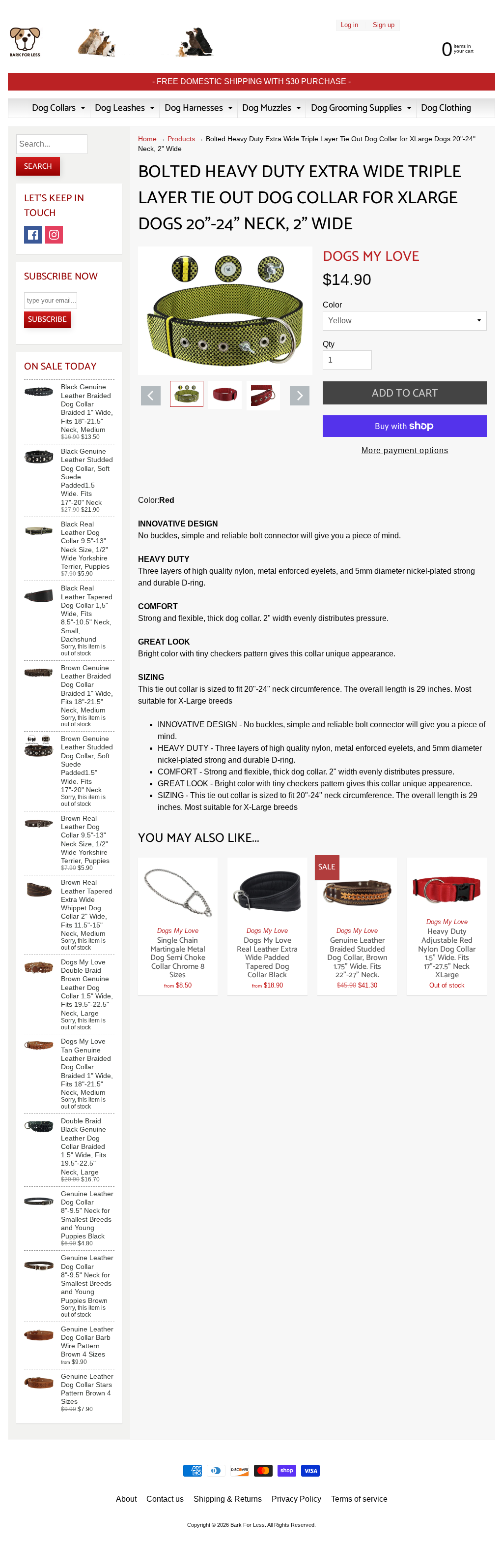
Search (38, 166)
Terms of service (359, 1499)
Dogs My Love (371, 257)
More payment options (405, 450)
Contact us (165, 1499)
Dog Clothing (446, 108)
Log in (349, 25)
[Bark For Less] (112, 42)
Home (147, 139)
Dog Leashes (126, 109)
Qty (329, 344)
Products (181, 139)
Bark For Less (247, 1525)
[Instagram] (54, 235)
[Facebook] (33, 235)
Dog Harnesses (200, 109)
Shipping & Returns (228, 1499)
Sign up (383, 25)
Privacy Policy (296, 1499)
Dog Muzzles (273, 109)
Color (332, 305)
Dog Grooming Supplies (362, 109)
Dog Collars (60, 109)
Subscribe (47, 319)
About (126, 1499)
